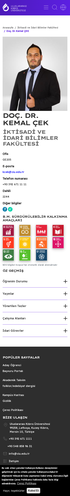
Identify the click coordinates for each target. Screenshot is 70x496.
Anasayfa (8, 27)
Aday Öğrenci (12, 365)
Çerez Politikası (13, 410)
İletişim (14, 461)
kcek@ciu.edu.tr (13, 172)
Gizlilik (7, 400)
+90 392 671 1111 (20, 438)
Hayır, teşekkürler (14, 490)
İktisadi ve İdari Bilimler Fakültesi (37, 27)
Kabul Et (33, 490)
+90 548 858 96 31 (19, 446)
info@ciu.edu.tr (19, 453)
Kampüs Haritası (13, 395)
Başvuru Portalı (13, 371)
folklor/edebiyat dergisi (19, 386)
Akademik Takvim (14, 380)
